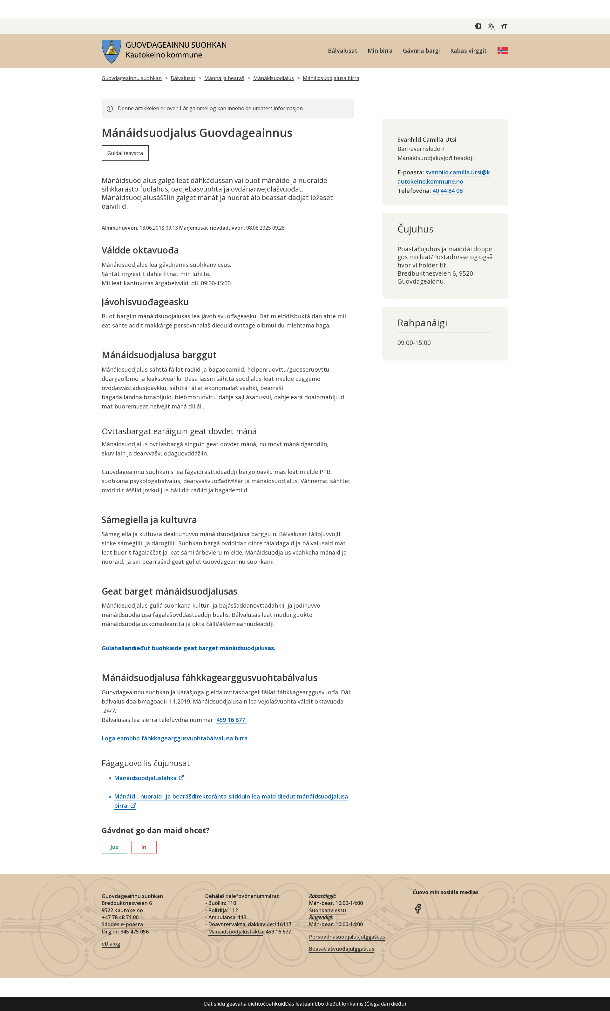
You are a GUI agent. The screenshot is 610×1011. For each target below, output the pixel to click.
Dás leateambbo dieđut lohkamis (324, 1003)
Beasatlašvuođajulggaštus (341, 948)
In (143, 847)
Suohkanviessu (327, 910)
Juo (115, 847)
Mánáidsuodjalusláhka (145, 778)
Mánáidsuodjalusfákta (235, 931)
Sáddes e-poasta (122, 924)
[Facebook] (418, 908)
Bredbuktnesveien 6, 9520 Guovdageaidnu (435, 277)
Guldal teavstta (125, 153)
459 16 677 (231, 720)
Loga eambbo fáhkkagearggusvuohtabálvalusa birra (175, 738)
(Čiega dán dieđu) (385, 1003)
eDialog (111, 943)
